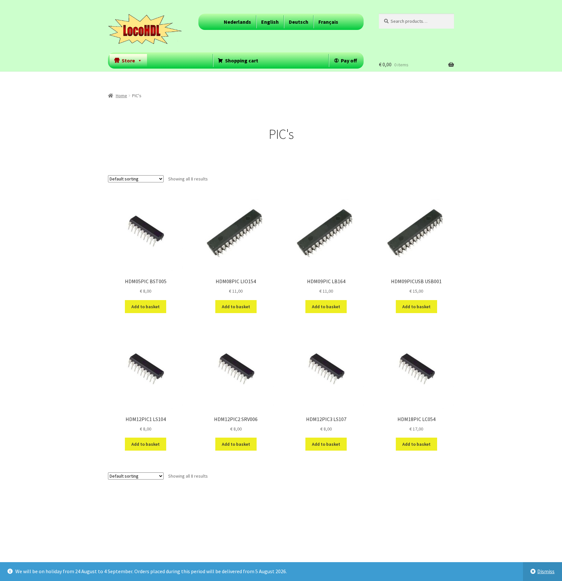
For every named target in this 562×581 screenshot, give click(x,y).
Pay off (349, 60)
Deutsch (298, 22)
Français (328, 22)
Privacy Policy (123, 543)
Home (121, 96)
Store (128, 60)
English (270, 22)
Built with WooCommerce (172, 543)
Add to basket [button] (145, 307)
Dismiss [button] (546, 571)
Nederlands (237, 22)
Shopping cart (241, 60)
